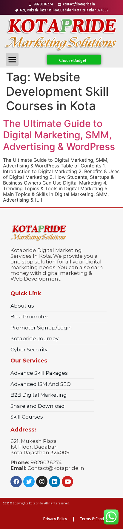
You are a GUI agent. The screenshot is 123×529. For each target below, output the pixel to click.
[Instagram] (41, 481)
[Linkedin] (54, 481)
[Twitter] (29, 481)
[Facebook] (16, 481)
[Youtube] (67, 481)
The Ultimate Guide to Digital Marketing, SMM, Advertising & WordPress (59, 135)
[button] (12, 59)
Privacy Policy (55, 518)
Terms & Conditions (97, 518)
